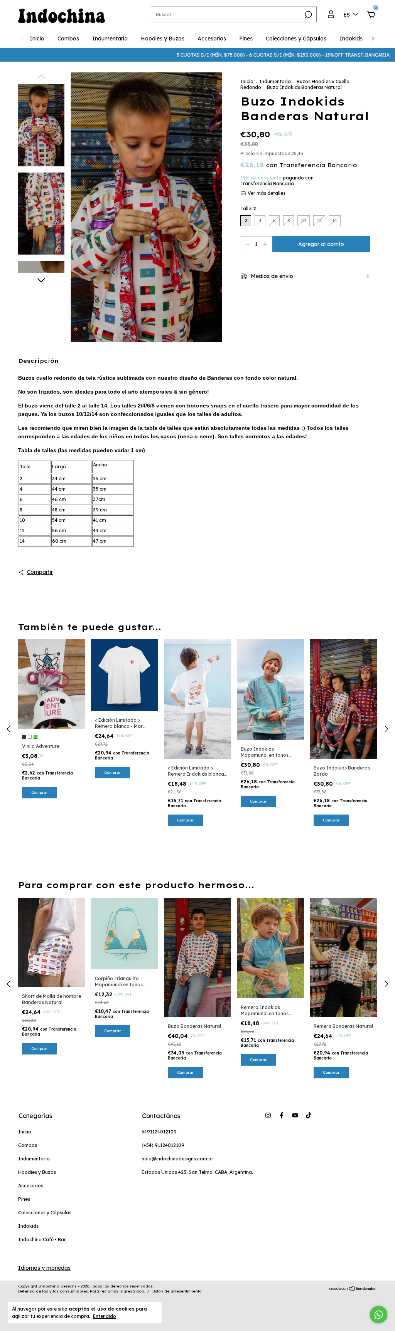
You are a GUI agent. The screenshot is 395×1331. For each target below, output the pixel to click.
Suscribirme (250, 82)
